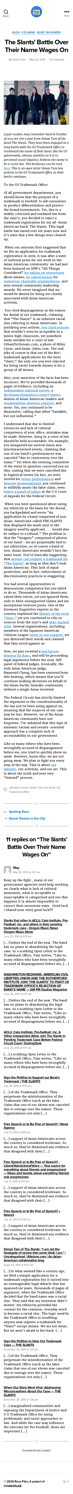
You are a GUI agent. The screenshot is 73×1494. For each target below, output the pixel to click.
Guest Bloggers (49, 32)
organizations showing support (29, 403)
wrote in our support (46, 635)
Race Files (21, 1481)
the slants (49, 787)
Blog (16, 32)
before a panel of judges (22, 492)
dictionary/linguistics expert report (32, 395)
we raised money (39, 277)
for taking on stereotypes (44, 273)
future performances (37, 479)
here (7, 168)
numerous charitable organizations (32, 281)
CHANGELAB (13, 1486)
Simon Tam (19, 59)
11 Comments (56, 59)
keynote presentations (21, 483)
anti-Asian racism (19, 787)
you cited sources (55, 327)
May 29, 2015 (37, 59)
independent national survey (26, 390)
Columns (28, 32)
